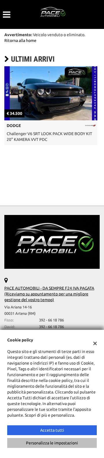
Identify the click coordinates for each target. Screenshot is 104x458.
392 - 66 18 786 (51, 320)
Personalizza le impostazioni (52, 443)
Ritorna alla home (20, 40)
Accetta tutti (52, 430)
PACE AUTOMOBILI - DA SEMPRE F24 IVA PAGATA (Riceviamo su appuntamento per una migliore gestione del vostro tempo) (49, 294)
